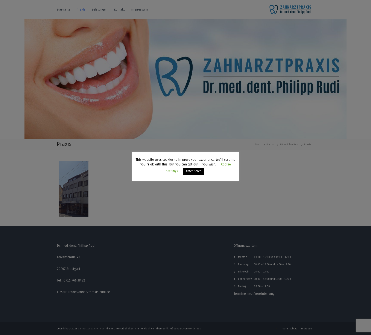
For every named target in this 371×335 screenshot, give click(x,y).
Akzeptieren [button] (193, 171)
